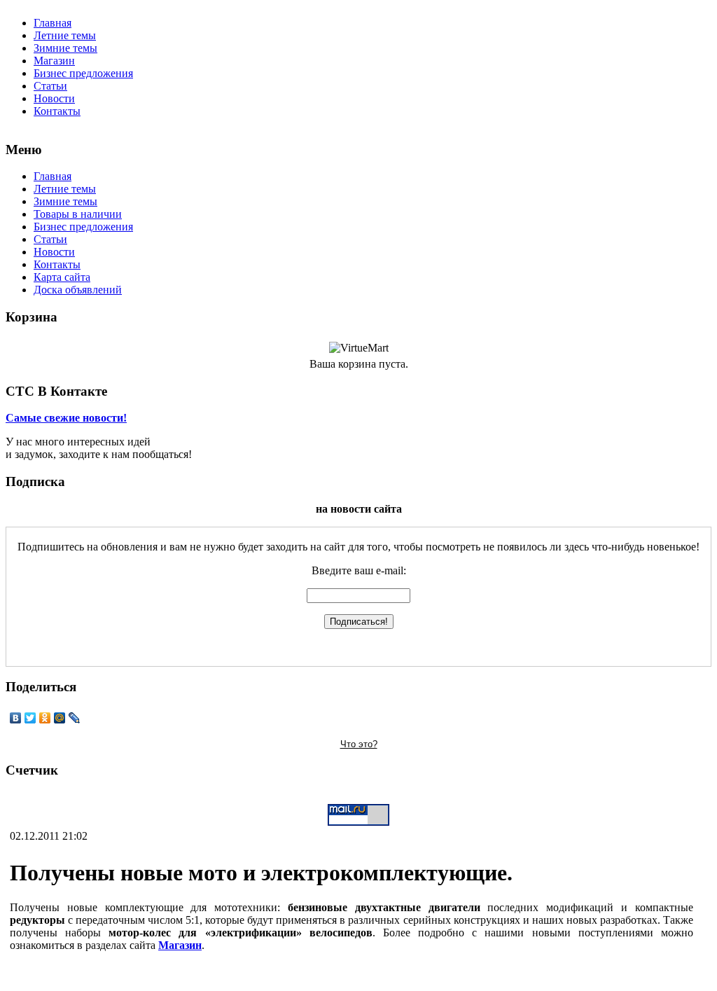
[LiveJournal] (74, 718)
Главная (52, 23)
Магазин (54, 61)
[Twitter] (30, 718)
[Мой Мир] (60, 718)
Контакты (57, 111)
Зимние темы (65, 48)
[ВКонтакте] (15, 718)
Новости (54, 98)
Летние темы (65, 35)
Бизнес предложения (83, 73)
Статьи (50, 86)
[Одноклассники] (45, 718)
